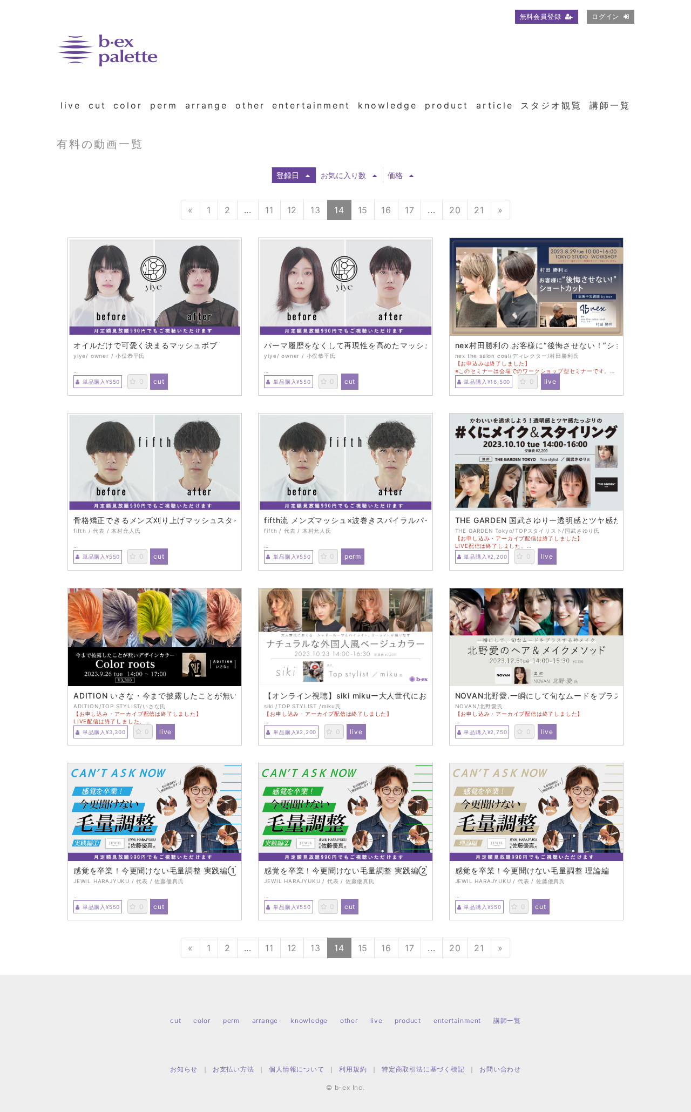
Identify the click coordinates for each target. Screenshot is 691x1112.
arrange (206, 105)
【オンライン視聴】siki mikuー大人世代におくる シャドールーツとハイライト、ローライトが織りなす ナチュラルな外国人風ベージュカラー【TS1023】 (345, 695)
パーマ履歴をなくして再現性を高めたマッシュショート (345, 345)
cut (97, 105)
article (494, 105)
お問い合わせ (500, 1069)
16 (386, 210)
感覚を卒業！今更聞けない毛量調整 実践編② (345, 870)
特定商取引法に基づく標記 (423, 1069)
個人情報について (296, 1069)
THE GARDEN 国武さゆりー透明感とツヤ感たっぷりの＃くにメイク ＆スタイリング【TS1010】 (536, 520)
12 (292, 210)
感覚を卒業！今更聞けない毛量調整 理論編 (532, 870)
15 (363, 210)
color (128, 105)
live (70, 105)
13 (315, 210)
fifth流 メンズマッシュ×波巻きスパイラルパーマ (345, 520)
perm (164, 105)
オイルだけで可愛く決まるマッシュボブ (145, 345)
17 (410, 210)
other (250, 105)
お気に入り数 (343, 175)
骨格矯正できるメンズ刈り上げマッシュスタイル (154, 520)
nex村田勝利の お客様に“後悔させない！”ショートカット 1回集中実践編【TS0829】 (536, 345)
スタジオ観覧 (551, 105)
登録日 (287, 175)
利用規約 (353, 1069)
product (447, 105)
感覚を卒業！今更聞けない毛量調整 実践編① (154, 870)
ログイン (605, 16)
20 (455, 210)
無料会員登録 (540, 16)
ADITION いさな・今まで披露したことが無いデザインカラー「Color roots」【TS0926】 (154, 695)
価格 (395, 175)
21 (479, 210)
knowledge (387, 105)
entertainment (311, 105)
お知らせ (184, 1069)
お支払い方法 (233, 1069)
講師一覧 (610, 105)
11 (269, 210)
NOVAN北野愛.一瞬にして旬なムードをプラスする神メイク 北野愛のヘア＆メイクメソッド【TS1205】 (536, 695)
